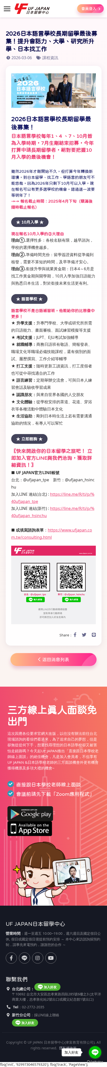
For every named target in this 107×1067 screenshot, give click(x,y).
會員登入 (89, 8)
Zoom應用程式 (72, 794)
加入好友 (50, 987)
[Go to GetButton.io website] (95, 1062)
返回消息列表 (55, 659)
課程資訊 (50, 57)
